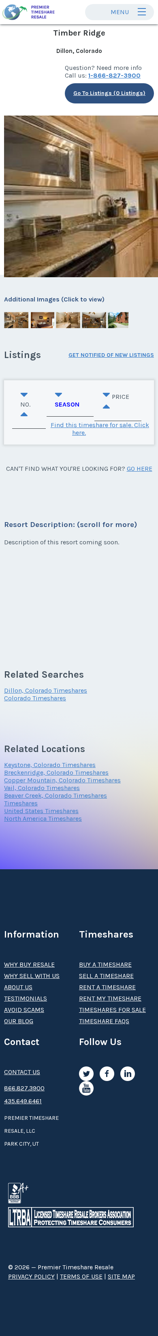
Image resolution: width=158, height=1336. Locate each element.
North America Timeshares (43, 818)
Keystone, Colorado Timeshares (50, 765)
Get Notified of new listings (111, 355)
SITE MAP (121, 1276)
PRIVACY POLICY (31, 1276)
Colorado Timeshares (35, 698)
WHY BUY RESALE (29, 964)
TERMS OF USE (81, 1276)
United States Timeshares (41, 811)
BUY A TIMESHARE (105, 964)
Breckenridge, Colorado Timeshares (56, 772)
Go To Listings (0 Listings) (109, 93)
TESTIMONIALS (25, 998)
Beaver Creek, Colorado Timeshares (55, 795)
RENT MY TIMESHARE (110, 998)
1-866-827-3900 (114, 75)
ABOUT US (18, 987)
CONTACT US (22, 1072)
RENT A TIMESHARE (107, 987)
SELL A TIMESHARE (106, 976)
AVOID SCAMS (24, 1010)
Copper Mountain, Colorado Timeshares (62, 780)
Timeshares (21, 803)
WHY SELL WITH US (32, 976)
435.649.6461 (23, 1101)
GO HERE (139, 468)
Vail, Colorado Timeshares (42, 788)
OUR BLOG (18, 1021)
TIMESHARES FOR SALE (112, 1010)
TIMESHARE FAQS (104, 1021)
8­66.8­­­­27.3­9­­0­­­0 (24, 1088)
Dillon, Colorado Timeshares (45, 690)
